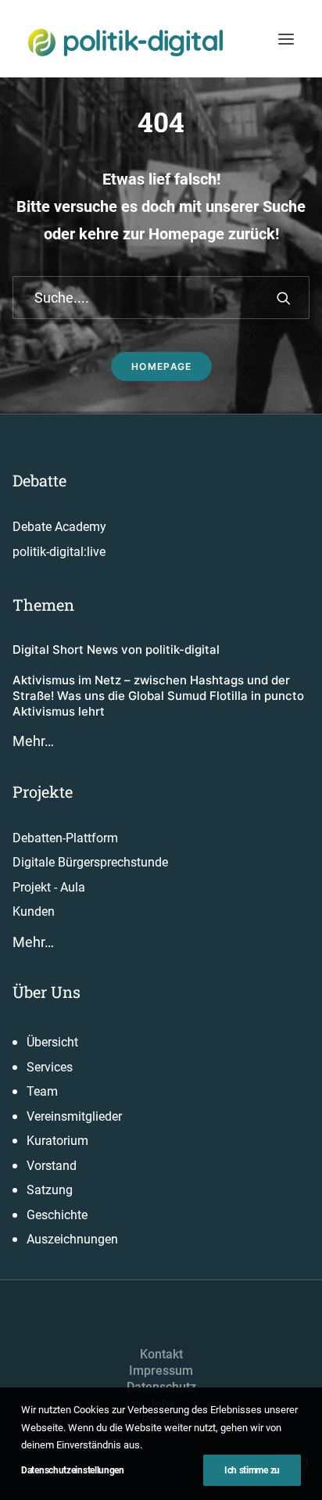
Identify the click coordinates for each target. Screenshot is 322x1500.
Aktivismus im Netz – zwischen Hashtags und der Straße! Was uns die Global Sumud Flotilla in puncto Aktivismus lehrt (158, 696)
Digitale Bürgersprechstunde (90, 862)
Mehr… (33, 741)
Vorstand (52, 1165)
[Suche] (161, 297)
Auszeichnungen (72, 1239)
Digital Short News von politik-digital (116, 649)
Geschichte (57, 1215)
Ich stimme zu (252, 1470)
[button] (286, 38)
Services (50, 1067)
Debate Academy (59, 526)
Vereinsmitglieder (74, 1116)
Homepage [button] (161, 366)
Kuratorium (57, 1140)
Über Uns (46, 991)
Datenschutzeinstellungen (72, 1470)
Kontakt (161, 1354)
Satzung (50, 1189)
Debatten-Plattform (65, 838)
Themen (43, 604)
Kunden (34, 911)
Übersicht (52, 1042)
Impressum (161, 1370)
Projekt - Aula (49, 887)
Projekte (43, 791)
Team (42, 1091)
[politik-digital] (125, 42)
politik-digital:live (59, 551)
